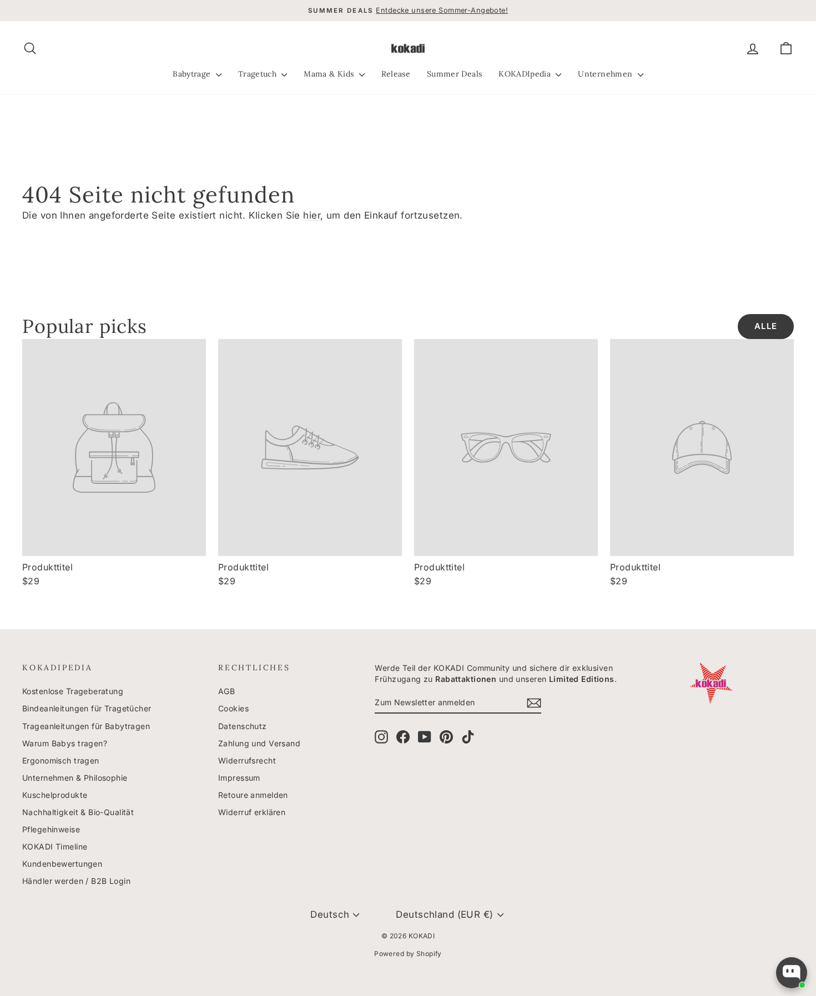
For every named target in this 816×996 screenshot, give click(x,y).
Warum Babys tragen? (64, 743)
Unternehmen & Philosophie (75, 777)
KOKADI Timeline (54, 846)
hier (311, 215)
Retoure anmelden (253, 795)
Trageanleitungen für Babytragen (86, 726)
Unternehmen (606, 74)
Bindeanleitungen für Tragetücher (87, 708)
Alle (765, 326)
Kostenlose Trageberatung (72, 691)
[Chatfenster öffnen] (791, 972)
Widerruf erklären (251, 812)
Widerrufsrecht (247, 760)
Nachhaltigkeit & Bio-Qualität (78, 812)
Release (395, 74)
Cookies (233, 708)
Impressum (239, 777)
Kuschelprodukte (54, 795)
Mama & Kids (330, 74)
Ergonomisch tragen (60, 760)
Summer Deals (454, 74)
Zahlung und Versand (259, 743)
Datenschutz (242, 726)
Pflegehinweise (51, 829)
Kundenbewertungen (62, 863)
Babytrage (193, 74)
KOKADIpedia (525, 74)
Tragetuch (258, 74)
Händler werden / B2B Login (76, 881)
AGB (226, 691)
